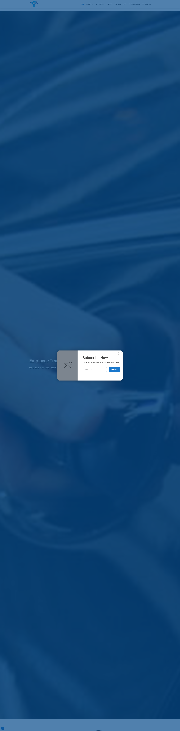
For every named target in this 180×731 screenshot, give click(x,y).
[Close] (120, 353)
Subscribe (115, 369)
